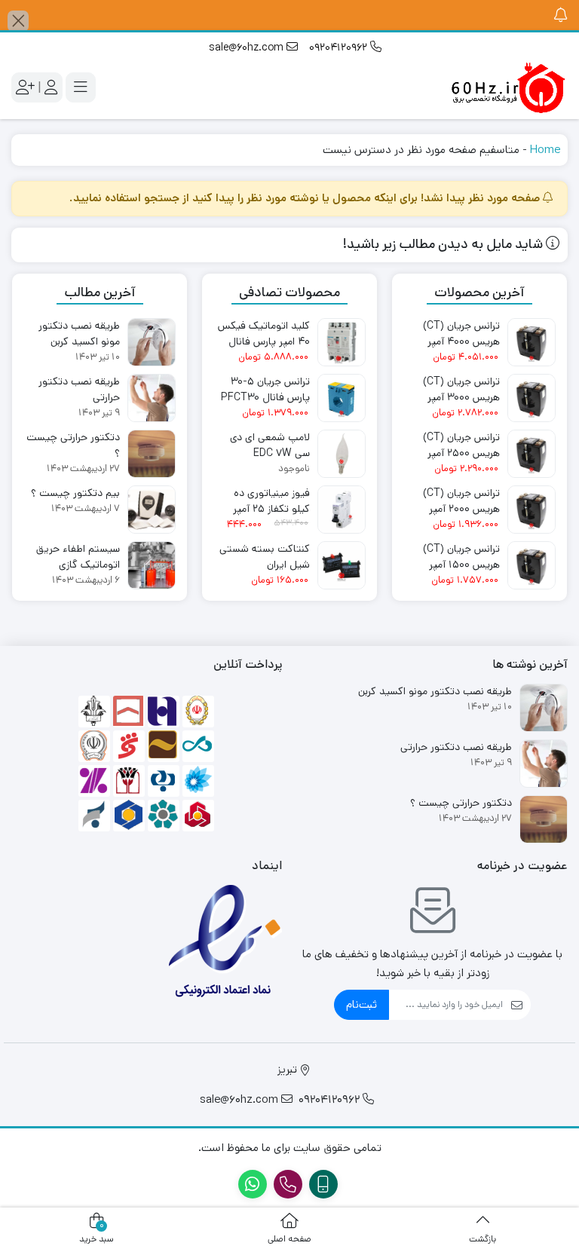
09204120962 (339, 47)
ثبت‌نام (361, 1004)
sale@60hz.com (247, 47)
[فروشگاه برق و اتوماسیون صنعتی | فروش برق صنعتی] (507, 87)
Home (545, 150)
